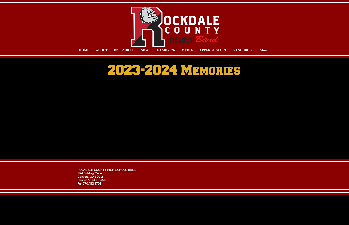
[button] (102, 50)
